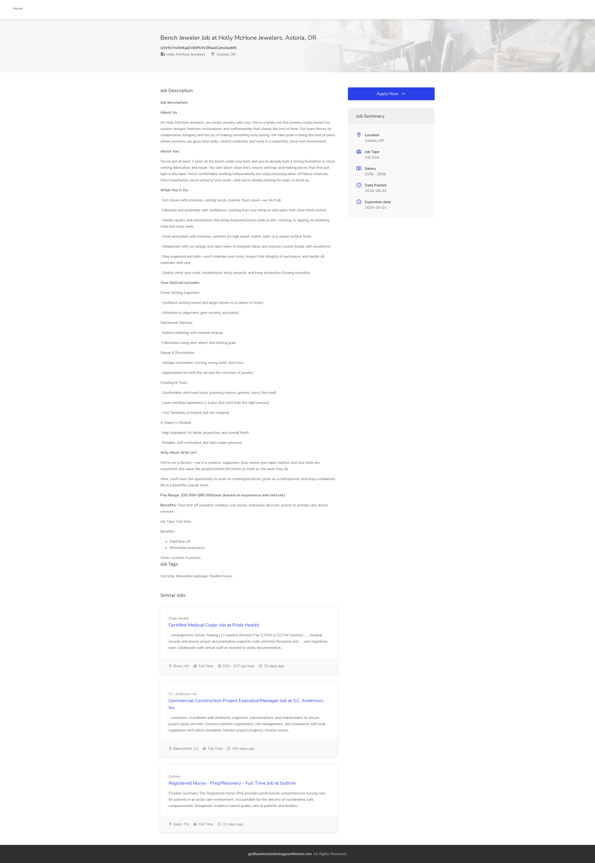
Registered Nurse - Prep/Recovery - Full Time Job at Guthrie (232, 783)
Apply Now (388, 93)
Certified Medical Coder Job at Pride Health (214, 625)
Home (18, 8)
